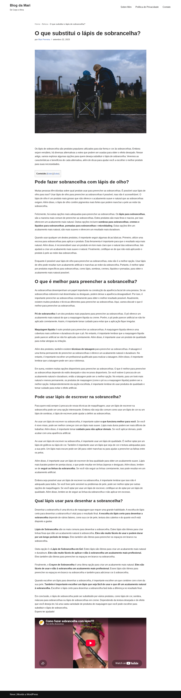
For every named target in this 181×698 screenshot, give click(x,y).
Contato (167, 7)
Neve (12, 694)
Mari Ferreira (44, 39)
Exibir (49, 174)
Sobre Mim (126, 7)
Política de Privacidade (147, 7)
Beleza (45, 24)
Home (37, 24)
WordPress (32, 694)
